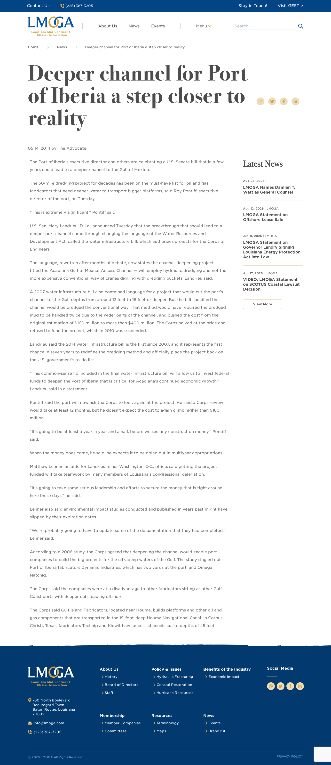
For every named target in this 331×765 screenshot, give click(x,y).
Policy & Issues (166, 669)
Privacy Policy (290, 756)
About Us (107, 26)
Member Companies (123, 723)
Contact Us (38, 5)
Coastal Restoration (174, 685)
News (134, 26)
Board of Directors (121, 685)
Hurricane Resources (175, 693)
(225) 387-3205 (47, 732)
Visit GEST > (290, 5)
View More (262, 304)
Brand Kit (216, 731)
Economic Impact (223, 677)
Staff (109, 693)
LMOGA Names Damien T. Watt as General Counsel (269, 190)
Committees (115, 731)
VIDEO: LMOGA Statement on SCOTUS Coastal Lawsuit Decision (271, 284)
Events (158, 26)
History (111, 677)
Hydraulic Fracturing (175, 677)
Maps (161, 731)
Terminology (168, 723)
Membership (112, 715)
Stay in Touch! (252, 5)
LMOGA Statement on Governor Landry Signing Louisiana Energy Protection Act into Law (271, 249)
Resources (161, 715)
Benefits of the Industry (227, 669)
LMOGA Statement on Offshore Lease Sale (265, 217)
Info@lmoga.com (49, 723)
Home (33, 47)
